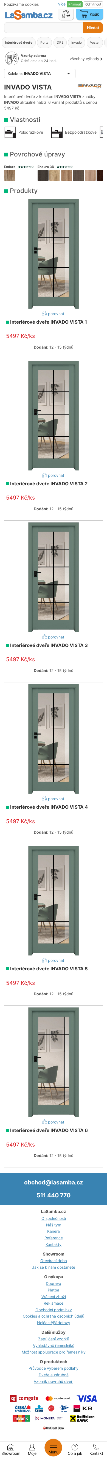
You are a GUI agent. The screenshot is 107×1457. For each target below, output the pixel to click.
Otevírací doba (53, 1260)
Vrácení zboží (53, 1296)
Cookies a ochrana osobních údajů (53, 1316)
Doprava (53, 1283)
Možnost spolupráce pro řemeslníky (54, 1352)
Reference (53, 1237)
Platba (53, 1290)
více (62, 4)
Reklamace (53, 1303)
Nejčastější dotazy (53, 1322)
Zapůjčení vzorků (53, 1338)
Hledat (93, 27)
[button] (9, 175)
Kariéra (53, 1231)
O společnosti (53, 1218)
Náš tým (53, 1225)
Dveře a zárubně (54, 1374)
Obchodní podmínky (53, 1309)
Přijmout (74, 4)
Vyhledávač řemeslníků (53, 1345)
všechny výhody (84, 58)
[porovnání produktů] (66, 14)
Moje (32, 1453)
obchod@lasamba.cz (53, 1182)
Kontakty (53, 1244)
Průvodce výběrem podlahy (53, 1368)
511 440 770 (53, 1195)
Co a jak (75, 1453)
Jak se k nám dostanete (53, 1267)
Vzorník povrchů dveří (53, 1381)
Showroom (10, 1453)
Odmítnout (93, 4)
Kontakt (96, 1453)
